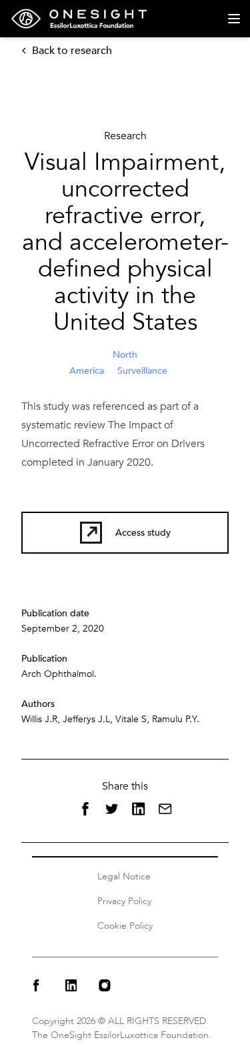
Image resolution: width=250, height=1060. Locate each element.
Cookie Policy (125, 925)
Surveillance (142, 370)
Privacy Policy (124, 901)
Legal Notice (124, 876)
